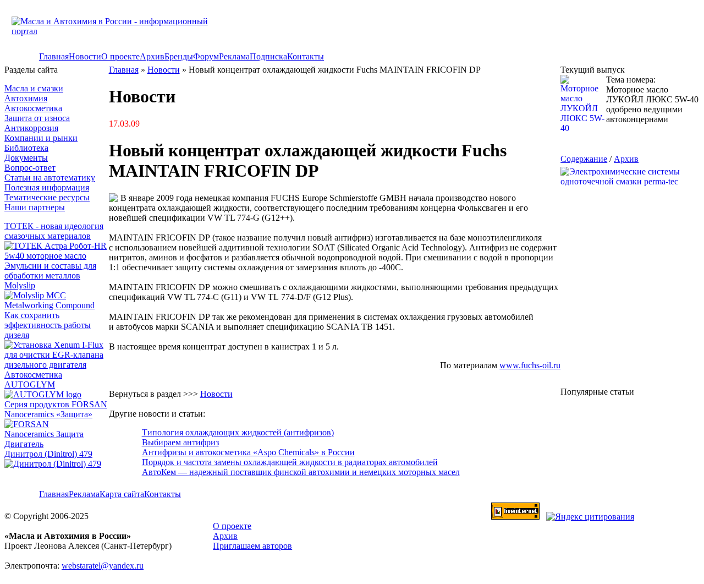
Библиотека (26, 147)
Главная (54, 56)
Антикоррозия (31, 128)
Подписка (268, 56)
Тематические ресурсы (47, 197)
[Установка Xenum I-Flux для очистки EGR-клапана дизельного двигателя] (56, 364)
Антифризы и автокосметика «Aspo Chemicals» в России (248, 452)
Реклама (234, 56)
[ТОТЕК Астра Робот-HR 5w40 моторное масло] (56, 255)
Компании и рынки (41, 138)
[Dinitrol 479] (55, 463)
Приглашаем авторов (252, 545)
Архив (152, 56)
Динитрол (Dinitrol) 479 (48, 454)
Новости (85, 56)
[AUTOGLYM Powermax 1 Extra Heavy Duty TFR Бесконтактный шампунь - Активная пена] (42, 394)
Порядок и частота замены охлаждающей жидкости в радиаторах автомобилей (290, 462)
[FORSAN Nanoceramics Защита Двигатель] (56, 434)
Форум (206, 56)
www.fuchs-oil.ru (529, 365)
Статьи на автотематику (49, 177)
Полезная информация (46, 187)
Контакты (305, 56)
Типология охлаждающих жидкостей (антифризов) (238, 432)
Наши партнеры (34, 207)
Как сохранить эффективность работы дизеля (47, 325)
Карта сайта (122, 494)
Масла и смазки (33, 88)
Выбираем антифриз (180, 442)
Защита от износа (37, 118)
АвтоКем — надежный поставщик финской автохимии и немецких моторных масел (301, 472)
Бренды (178, 56)
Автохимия (25, 98)
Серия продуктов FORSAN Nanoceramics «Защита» (55, 409)
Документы (26, 157)
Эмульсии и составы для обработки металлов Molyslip (50, 275)
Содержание (583, 158)
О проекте (120, 56)
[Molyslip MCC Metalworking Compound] (56, 305)
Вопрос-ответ (30, 167)
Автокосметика (33, 108)
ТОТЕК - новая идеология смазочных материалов (53, 231)
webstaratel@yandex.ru (103, 565)
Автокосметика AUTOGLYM (33, 379)
